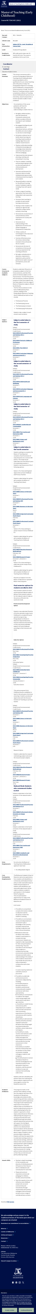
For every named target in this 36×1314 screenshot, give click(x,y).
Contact (3, 1241)
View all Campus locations (9, 1261)
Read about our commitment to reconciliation (15, 1223)
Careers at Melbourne (7, 1231)
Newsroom (4, 1238)
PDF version (10, 1202)
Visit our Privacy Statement (24, 1304)
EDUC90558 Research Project (21, 780)
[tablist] (22, 3)
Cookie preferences (26, 1310)
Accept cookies (9, 1310)
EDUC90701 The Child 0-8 (20, 348)
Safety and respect (6, 1235)
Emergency (4, 1293)
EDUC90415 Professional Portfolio (23, 649)
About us (3, 1228)
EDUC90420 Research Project (21, 557)
